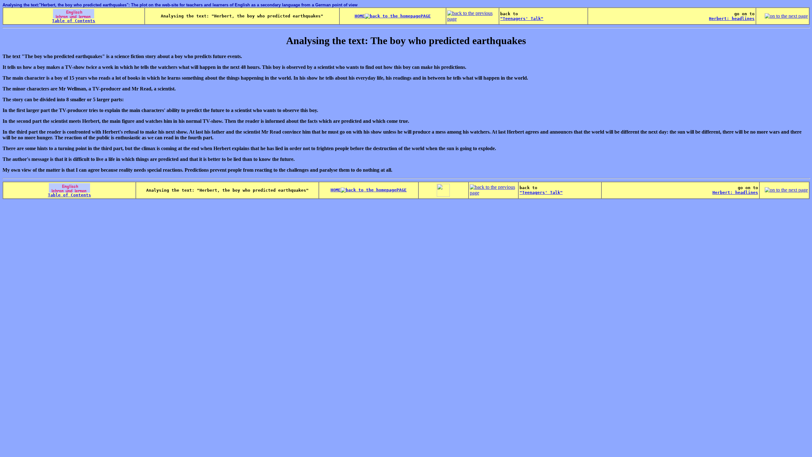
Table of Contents (73, 20)
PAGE (426, 16)
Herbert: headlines (732, 18)
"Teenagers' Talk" (521, 18)
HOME (360, 16)
